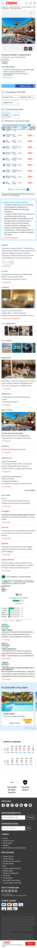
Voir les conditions (29, 490)
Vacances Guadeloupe (26, 7)
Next (32, 30)
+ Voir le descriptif (7, 78)
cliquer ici (18, 621)
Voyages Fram (5, 7)
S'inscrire (30, 817)
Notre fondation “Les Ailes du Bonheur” (14, 848)
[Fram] (13, 3)
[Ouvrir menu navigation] (2, 3)
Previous (4, 30)
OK (28, 828)
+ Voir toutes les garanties (10, 238)
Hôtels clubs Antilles (15, 7)
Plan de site (6, 875)
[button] (18, 298)
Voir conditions (16, 195)
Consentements (7, 878)
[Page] (3, 805)
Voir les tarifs (30, 944)
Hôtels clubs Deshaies (16, 8)
